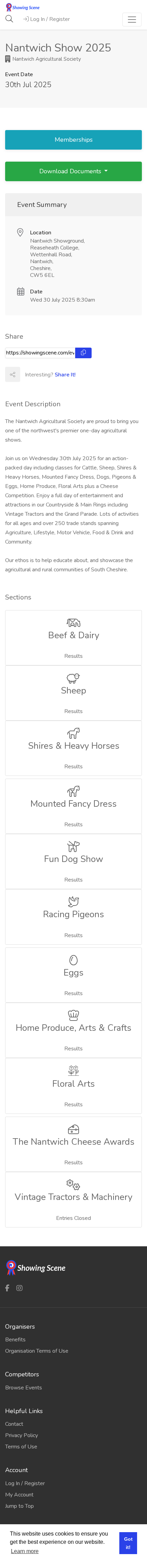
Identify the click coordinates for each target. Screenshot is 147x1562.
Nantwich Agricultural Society (46, 59)
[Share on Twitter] (42, 374)
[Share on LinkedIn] (57, 374)
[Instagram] (19, 1288)
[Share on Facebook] (27, 374)
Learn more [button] (25, 1551)
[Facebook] (7, 1288)
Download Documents (71, 171)
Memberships (74, 140)
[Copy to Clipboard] (83, 353)
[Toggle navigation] (132, 19)
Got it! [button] (128, 1543)
